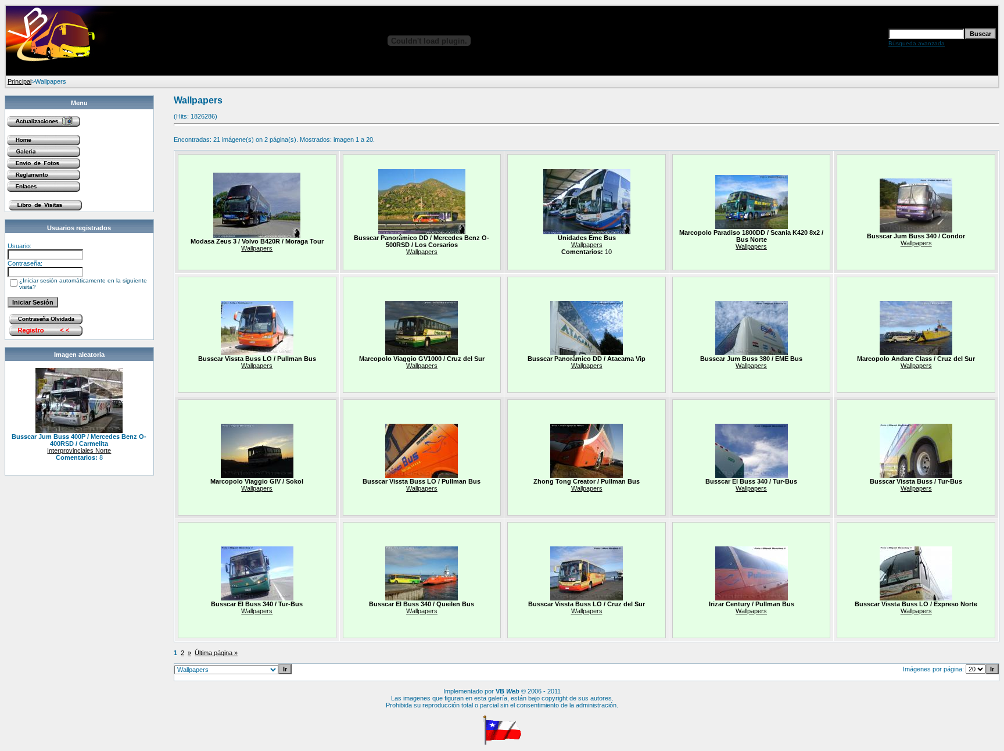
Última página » (216, 652)
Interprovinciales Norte (79, 450)
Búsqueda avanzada (916, 43)
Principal (19, 81)
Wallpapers (256, 248)
